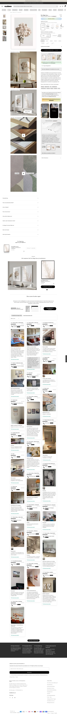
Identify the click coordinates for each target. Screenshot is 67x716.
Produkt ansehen (31, 248)
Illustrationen (60, 9)
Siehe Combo (27, 111)
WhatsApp (11, 695)
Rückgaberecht (49, 691)
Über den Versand (6, 229)
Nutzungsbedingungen (51, 695)
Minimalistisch (14, 9)
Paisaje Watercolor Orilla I (49, 419)
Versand (48, 693)
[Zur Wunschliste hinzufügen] (61, 16)
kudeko (11, 12)
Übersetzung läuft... (15, 359)
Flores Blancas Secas (14, 246)
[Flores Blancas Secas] (43, 57)
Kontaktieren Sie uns (50, 700)
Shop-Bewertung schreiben (50, 309)
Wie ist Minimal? (6, 207)
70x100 (42, 43)
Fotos (59, 88)
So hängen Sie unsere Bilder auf (8, 225)
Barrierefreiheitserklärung (51, 690)
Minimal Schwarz (47, 28)
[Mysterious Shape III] (58, 57)
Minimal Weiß (52, 28)
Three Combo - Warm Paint (18, 517)
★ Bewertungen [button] (66, 359)
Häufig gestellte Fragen (51, 699)
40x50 (51, 41)
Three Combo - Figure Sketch (49, 533)
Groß (39, 9)
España (55, 713)
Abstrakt (20, 9)
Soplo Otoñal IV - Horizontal (34, 504)
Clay (13, 453)
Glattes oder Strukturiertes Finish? (9, 220)
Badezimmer (47, 86)
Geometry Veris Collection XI (49, 463)
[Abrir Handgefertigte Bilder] (45, 111)
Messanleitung (5, 198)
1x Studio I (47, 138)
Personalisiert (44, 9)
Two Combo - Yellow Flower (34, 441)
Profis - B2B (49, 697)
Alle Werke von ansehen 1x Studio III (48, 153)
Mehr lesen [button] (30, 367)
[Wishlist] (62, 6)
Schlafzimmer (54, 86)
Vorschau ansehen (51, 18)
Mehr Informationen (45, 157)
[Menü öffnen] (2, 6)
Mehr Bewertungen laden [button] (33, 640)
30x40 (47, 41)
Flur (50, 86)
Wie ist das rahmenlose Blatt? (8, 202)
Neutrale (48, 88)
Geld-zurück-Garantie (6, 234)
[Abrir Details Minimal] (54, 111)
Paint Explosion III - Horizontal (49, 504)
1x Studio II (51, 138)
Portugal (52, 713)
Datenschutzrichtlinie (51, 686)
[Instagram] (12, 697)
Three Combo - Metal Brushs (18, 322)
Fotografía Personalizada (17, 560)
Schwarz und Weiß (33, 9)
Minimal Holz (57, 28)
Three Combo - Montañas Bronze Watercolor (32, 564)
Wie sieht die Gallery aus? (7, 216)
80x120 (47, 43)
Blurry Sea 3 (46, 388)
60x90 (60, 41)
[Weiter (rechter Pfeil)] (60, 57)
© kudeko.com (12, 711)
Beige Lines (15, 486)
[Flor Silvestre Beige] (53, 57)
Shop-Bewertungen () (27, 315)
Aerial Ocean (15, 400)
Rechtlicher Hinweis (50, 688)
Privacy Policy (12, 677)
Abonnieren (29, 672)
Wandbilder (26, 9)
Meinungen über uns (50, 702)
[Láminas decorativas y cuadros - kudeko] (7, 6)
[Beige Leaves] (48, 57)
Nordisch (54, 9)
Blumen (50, 9)
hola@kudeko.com (12, 692)
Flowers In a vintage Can (48, 322)
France (48, 713)
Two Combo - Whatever (33, 530)
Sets (10, 9)
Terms (16, 677)
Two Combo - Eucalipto (48, 572)
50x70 (55, 41)
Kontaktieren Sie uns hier (54, 69)
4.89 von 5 (18, 308)
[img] (17, 308)
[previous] (40, 26)
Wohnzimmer (43, 88)
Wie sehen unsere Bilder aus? (52, 682)
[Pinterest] (14, 697)
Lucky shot (30, 372)
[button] (28, 306)
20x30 (42, 41)
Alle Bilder (4, 9)
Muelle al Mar (46, 357)
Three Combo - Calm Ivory (33, 322)
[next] (63, 26)
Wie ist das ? (6, 211)
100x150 (52, 43)
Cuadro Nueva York (16, 432)
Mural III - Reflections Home (18, 362)
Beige (43, 86)
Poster (43, 27)
